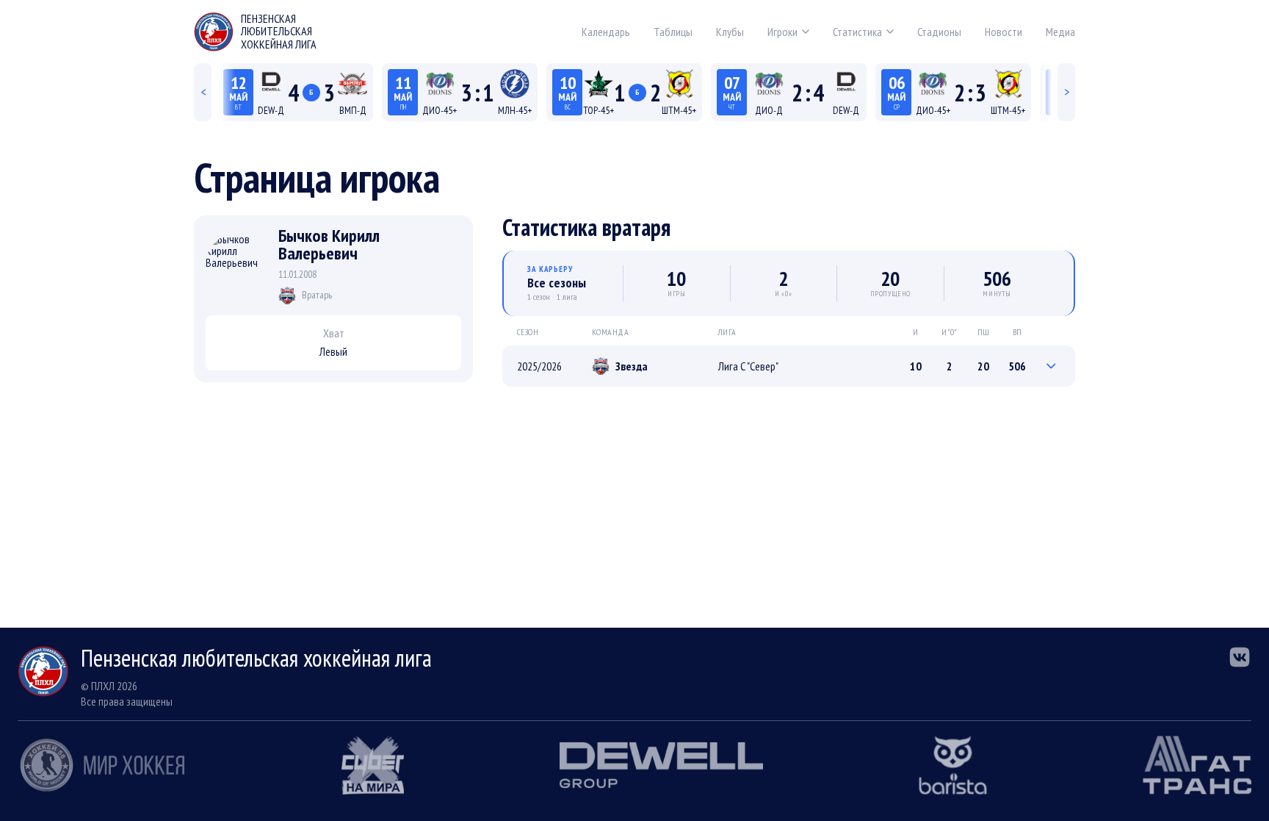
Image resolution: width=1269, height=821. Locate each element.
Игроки (782, 31)
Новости (1003, 31)
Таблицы (673, 31)
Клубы (730, 31)
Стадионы (939, 31)
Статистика (857, 31)
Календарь (606, 31)
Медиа (1060, 31)
